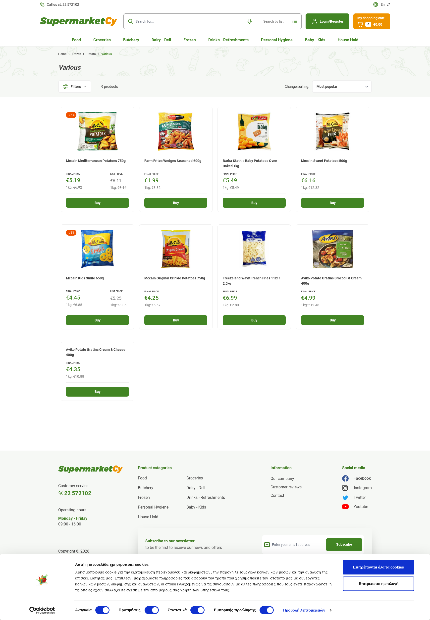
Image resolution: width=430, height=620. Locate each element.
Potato (91, 54)
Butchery (131, 40)
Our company (282, 478)
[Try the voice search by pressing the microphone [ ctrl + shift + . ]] (250, 21)
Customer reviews (286, 487)
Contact (277, 495)
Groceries (102, 40)
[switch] (152, 610)
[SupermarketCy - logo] (90, 469)
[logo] (78, 21)
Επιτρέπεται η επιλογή (378, 583)
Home (62, 54)
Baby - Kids (315, 40)
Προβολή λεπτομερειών (304, 610)
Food (76, 40)
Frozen (189, 40)
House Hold (348, 40)
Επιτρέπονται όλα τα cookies (378, 567)
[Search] (131, 21)
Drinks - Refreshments (228, 40)
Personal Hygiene (277, 40)
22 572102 (77, 493)
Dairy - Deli (161, 40)
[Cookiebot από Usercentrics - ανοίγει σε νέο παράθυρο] (42, 610)
